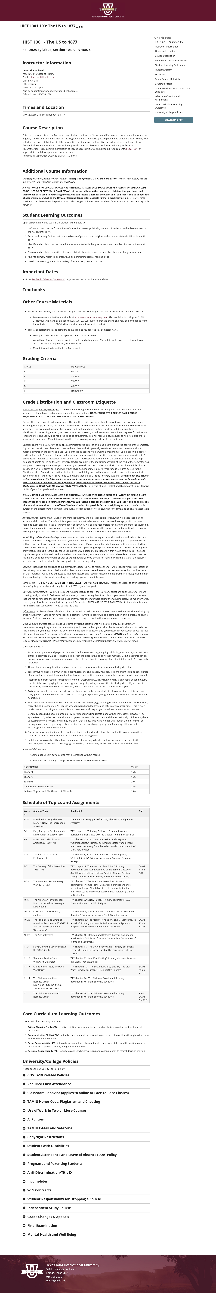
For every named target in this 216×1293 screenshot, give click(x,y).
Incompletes (37, 1181)
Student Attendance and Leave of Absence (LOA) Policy (72, 1154)
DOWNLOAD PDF (174, 119)
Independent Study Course (49, 1208)
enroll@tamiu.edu (56, 1280)
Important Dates (163, 69)
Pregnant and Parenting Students (54, 1163)
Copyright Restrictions (45, 1137)
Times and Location (165, 51)
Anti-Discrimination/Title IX (49, 1172)
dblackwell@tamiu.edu (42, 77)
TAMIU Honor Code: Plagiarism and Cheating (63, 1101)
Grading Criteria (163, 83)
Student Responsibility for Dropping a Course (64, 1199)
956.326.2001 (54, 1276)
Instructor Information (167, 46)
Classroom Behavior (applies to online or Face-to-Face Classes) (78, 1093)
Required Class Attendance (49, 1084)
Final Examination (42, 1225)
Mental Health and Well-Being (51, 1234)
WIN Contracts (39, 1190)
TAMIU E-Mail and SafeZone (49, 1128)
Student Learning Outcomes (170, 65)
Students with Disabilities (48, 1146)
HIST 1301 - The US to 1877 (169, 41)
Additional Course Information (171, 60)
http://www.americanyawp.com (91, 317)
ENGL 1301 (132, 148)
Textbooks (160, 74)
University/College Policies (169, 112)
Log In (79, 26)
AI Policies (35, 1119)
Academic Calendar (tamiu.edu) (48, 279)
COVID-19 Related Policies (48, 1075)
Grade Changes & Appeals (48, 1217)
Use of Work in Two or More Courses (56, 1110)
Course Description (165, 55)
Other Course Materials (167, 79)
